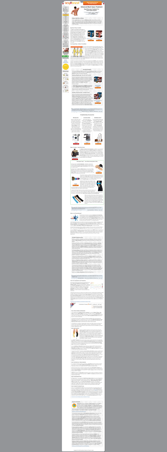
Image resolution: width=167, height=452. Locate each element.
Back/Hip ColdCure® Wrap (91, 38)
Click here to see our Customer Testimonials (79, 411)
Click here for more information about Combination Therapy (80, 396)
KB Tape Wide (99, 171)
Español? (64, 5)
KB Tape (75, 183)
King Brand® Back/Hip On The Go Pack (98, 101)
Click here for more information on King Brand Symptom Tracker (80, 301)
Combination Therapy (65, 62)
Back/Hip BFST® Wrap (99, 38)
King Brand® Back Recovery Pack (98, 85)
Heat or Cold (65, 60)
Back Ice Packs (65, 61)
